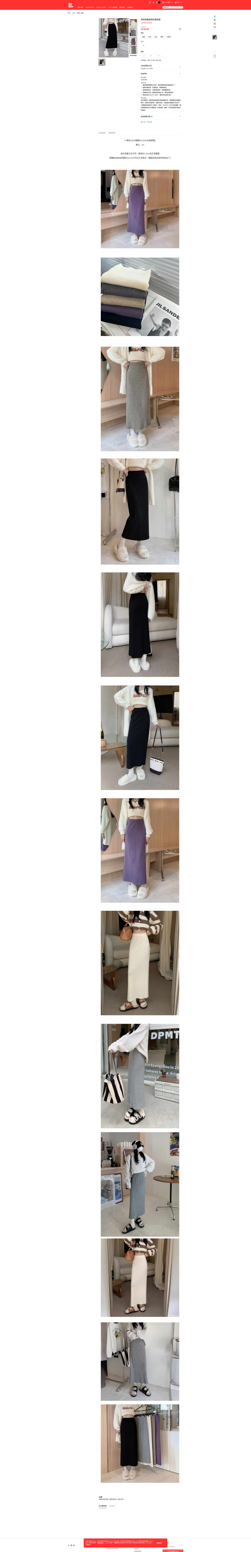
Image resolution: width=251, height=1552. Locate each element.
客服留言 (136, 1548)
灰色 (149, 37)
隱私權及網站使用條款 (112, 1548)
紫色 (143, 37)
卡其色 (169, 37)
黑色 (162, 37)
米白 (155, 37)
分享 (144, 122)
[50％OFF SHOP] (71, 5)
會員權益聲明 (137, 1551)
